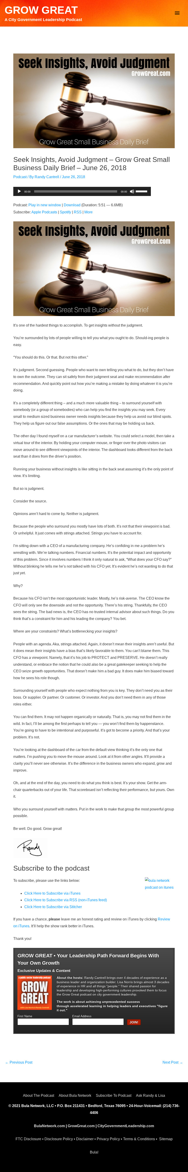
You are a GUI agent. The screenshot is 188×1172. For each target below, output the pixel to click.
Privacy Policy (108, 1139)
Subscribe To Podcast (113, 1095)
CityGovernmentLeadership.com (125, 1126)
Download (72, 205)
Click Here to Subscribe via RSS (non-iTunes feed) (65, 900)
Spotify (65, 212)
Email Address (81, 1016)
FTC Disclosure (28, 1139)
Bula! (94, 1152)
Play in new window (44, 205)
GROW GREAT (41, 10)
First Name (24, 1016)
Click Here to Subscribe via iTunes (52, 893)
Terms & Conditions (139, 1139)
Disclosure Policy (58, 1139)
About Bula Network (75, 1095)
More (88, 212)
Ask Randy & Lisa (150, 1095)
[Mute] (132, 191)
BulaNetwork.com (49, 1126)
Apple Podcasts (44, 212)
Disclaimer (85, 1139)
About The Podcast (38, 1095)
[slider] (142, 191)
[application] (82, 191)
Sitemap (166, 1139)
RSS (78, 212)
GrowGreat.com (81, 1126)
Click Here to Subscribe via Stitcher (53, 907)
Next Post (173, 1062)
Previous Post (18, 1062)
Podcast (20, 177)
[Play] (19, 191)
